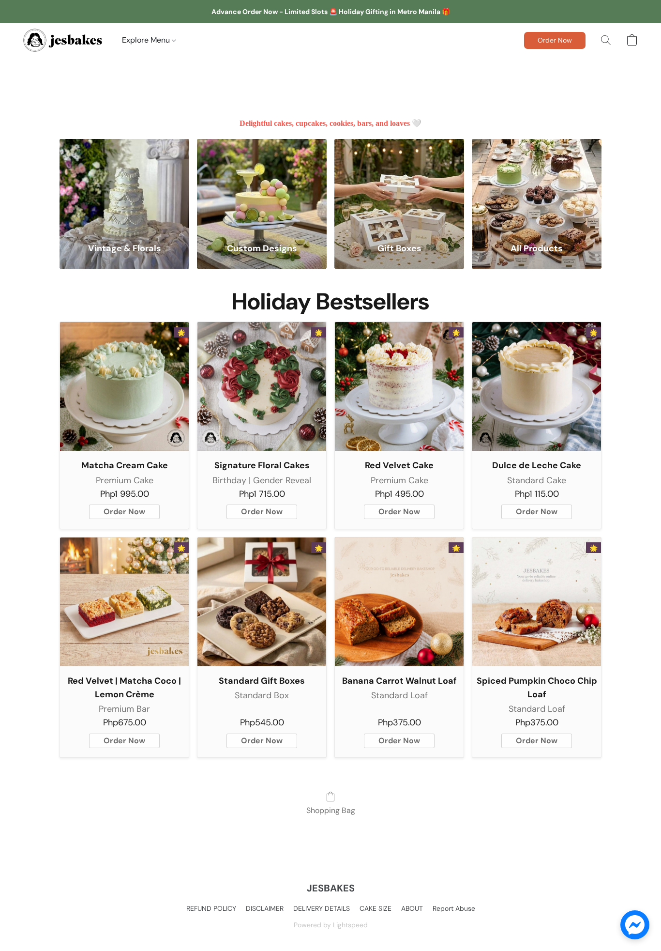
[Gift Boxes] (399, 184)
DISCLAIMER (265, 908)
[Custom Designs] (262, 184)
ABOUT (412, 908)
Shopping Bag (330, 810)
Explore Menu (147, 40)
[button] (63, 40)
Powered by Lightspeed (331, 924)
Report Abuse (454, 908)
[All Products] (536, 184)
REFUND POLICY (211, 908)
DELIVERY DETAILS (321, 908)
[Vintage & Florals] (124, 184)
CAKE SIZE (375, 908)
